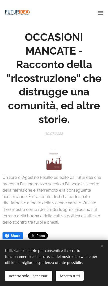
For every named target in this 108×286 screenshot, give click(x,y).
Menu (100, 13)
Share (15, 236)
